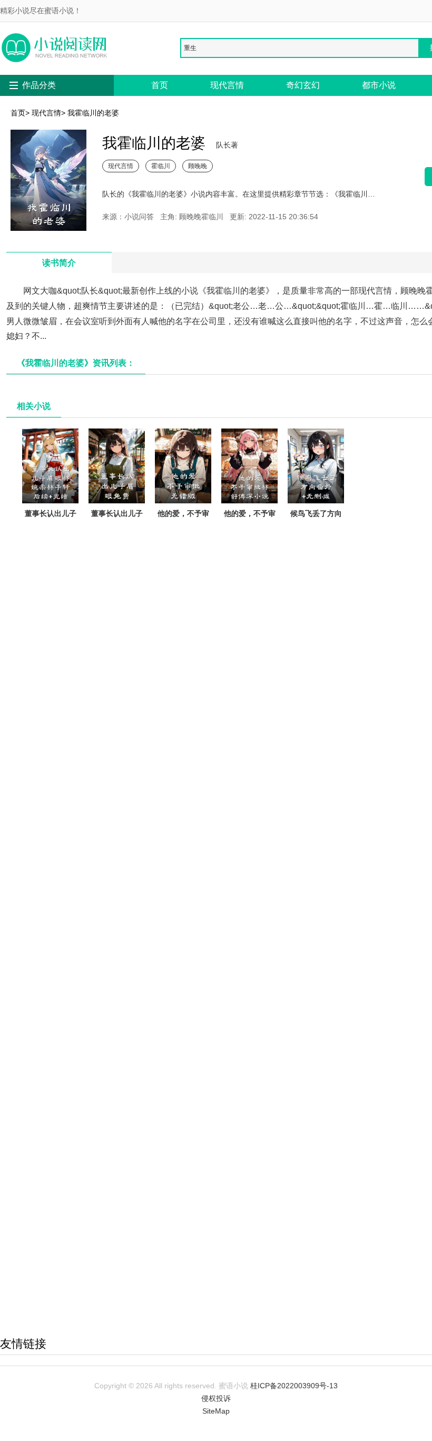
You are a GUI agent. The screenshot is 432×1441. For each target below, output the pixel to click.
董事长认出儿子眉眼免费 (117, 519)
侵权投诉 (216, 1398)
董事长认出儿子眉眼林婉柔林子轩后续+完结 (50, 526)
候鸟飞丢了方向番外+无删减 (316, 519)
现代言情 (227, 85)
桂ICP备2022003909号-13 (294, 1385)
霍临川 (160, 166)
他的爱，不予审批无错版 (183, 519)
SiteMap (216, 1411)
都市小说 (379, 85)
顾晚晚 (197, 166)
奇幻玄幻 (303, 85)
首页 (159, 85)
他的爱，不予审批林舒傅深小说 (250, 519)
